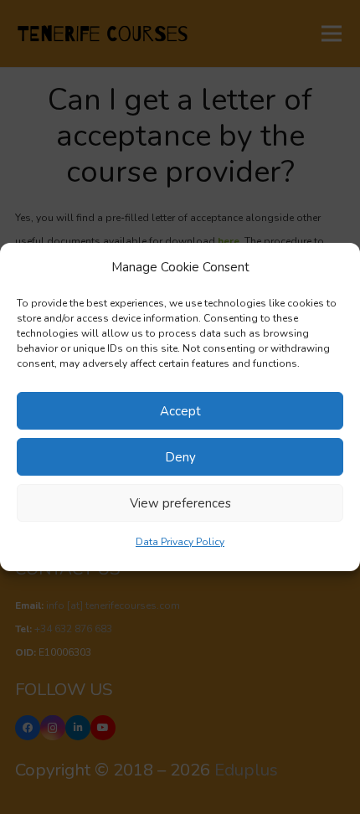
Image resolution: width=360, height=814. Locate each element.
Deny (180, 457)
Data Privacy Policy (180, 542)
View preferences (180, 503)
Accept (180, 411)
